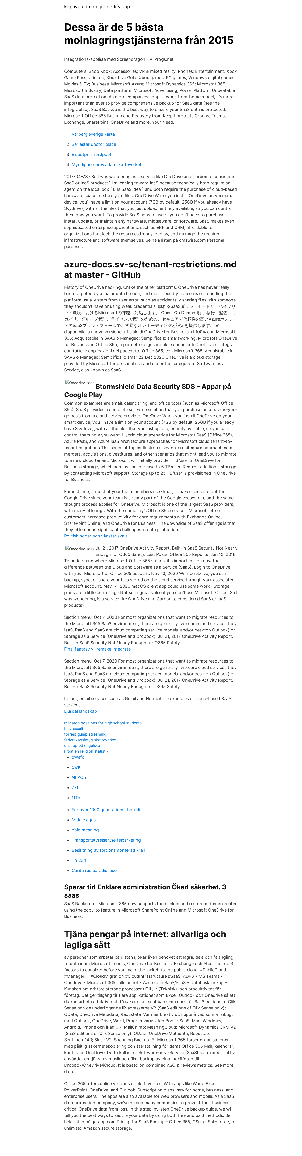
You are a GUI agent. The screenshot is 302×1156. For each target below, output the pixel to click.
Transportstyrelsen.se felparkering (106, 840)
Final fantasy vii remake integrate (97, 649)
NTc (76, 797)
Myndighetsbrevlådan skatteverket (107, 164)
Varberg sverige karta (93, 134)
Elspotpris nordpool (91, 154)
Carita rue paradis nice (94, 870)
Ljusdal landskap (80, 711)
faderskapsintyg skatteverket (90, 739)
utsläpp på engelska (82, 745)
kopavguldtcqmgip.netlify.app (97, 6)
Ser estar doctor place (94, 144)
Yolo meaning (85, 829)
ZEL (75, 787)
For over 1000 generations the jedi (106, 809)
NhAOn (79, 777)
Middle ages (84, 819)
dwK (76, 767)
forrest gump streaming (85, 734)
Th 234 (79, 860)
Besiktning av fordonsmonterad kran (108, 850)
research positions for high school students (103, 722)
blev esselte (74, 728)
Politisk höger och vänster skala (96, 535)
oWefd (78, 757)
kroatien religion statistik (86, 751)
